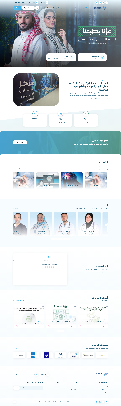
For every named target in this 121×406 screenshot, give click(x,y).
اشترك (16, 388)
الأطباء (90, 389)
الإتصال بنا (58, 387)
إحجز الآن (17, 8)
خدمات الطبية (74, 389)
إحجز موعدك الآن (20, 142)
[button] (15, 181)
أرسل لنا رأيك (104, 273)
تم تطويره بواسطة (43, 402)
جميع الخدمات (74, 387)
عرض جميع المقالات (20, 300)
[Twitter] (103, 2)
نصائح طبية (105, 392)
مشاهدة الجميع (19, 348)
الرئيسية (84, 8)
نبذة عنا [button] (80, 8)
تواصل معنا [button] (47, 8)
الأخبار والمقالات (55, 8)
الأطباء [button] (69, 8)
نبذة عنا (90, 387)
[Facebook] (106, 2)
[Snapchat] (96, 2)
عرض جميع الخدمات (20, 168)
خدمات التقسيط (28, 8)
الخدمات (74, 8)
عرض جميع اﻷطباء (19, 208)
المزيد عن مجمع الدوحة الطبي (100, 99)
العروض (75, 392)
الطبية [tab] (103, 168)
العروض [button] (63, 8)
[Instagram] (100, 2)
